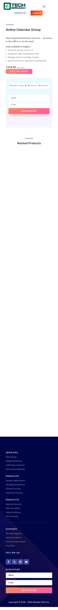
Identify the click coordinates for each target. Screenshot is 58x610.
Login (36, 13)
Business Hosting (14, 493)
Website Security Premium (24, 310)
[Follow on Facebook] (8, 562)
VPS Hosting (12, 516)
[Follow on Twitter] (14, 562)
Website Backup (13, 512)
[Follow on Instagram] (20, 562)
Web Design (11, 457)
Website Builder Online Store (25, 187)
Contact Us (20, 13)
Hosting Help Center (15, 541)
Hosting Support (14, 537)
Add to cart (19, 71)
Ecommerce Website (15, 469)
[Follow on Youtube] (26, 562)
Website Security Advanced (25, 379)
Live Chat (10, 545)
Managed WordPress (15, 484)
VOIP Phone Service (15, 465)
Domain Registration (15, 480)
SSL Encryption (13, 508)
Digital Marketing (14, 461)
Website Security (14, 504)
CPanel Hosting (13, 489)
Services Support (14, 533)
